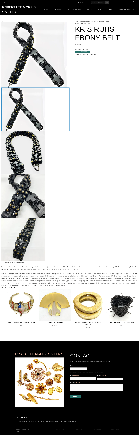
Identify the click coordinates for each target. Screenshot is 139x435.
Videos (110, 9)
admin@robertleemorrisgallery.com (100, 361)
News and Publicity (126, 9)
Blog (100, 9)
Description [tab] (8, 262)
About (89, 9)
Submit (75, 396)
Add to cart (82, 52)
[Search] (107, 2)
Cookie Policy (78, 429)
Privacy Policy (60, 429)
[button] (35, 21)
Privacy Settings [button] (114, 429)
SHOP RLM (57, 9)
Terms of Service (96, 429)
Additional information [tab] (18, 262)
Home (46, 9)
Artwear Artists (74, 9)
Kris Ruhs (92, 21)
